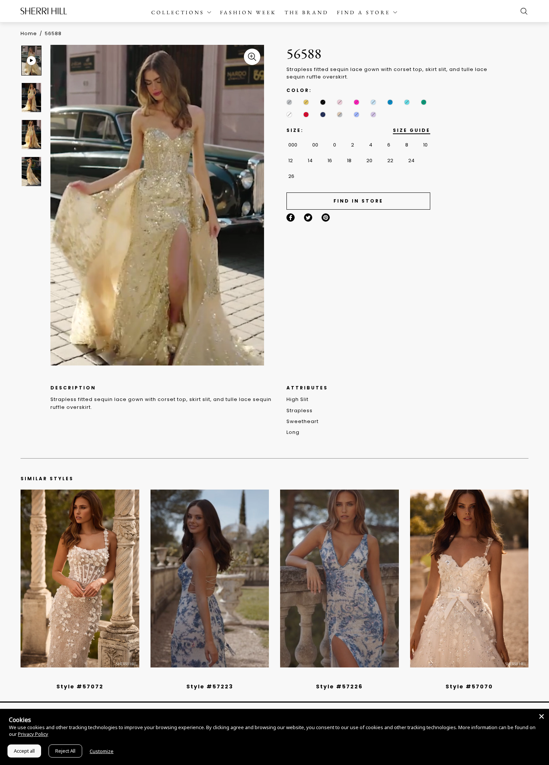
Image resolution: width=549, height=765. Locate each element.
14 (310, 160)
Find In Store (358, 201)
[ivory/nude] (88, 677)
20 (369, 160)
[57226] (339, 578)
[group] (32, 60)
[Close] (541, 716)
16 (330, 160)
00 (315, 144)
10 (425, 144)
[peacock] (390, 102)
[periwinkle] (356, 114)
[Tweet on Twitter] (308, 217)
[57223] (210, 578)
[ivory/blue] (207, 677)
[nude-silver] (339, 114)
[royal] (407, 102)
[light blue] (77, 677)
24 (411, 160)
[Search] (522, 11)
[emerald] (424, 102)
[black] (323, 102)
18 (349, 160)
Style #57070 (469, 686)
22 (390, 160)
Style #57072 (79, 686)
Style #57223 (209, 686)
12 (290, 160)
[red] (306, 114)
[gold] (306, 102)
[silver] (289, 102)
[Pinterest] (326, 217)
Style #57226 (339, 686)
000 (292, 144)
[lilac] (373, 114)
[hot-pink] (356, 102)
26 (291, 176)
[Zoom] (252, 57)
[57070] (469, 578)
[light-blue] (373, 102)
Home (29, 33)
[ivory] (289, 114)
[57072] (80, 578)
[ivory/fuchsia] (212, 677)
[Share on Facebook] (290, 217)
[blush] (339, 102)
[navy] (323, 114)
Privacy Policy (33, 734)
